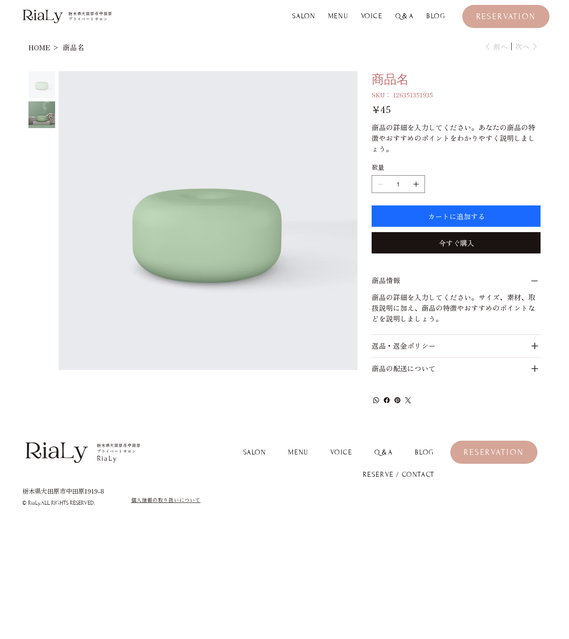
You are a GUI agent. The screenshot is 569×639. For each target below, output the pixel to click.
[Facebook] (386, 400)
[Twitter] (408, 400)
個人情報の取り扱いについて (165, 499)
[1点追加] (416, 184)
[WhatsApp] (376, 400)
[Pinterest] (397, 400)
